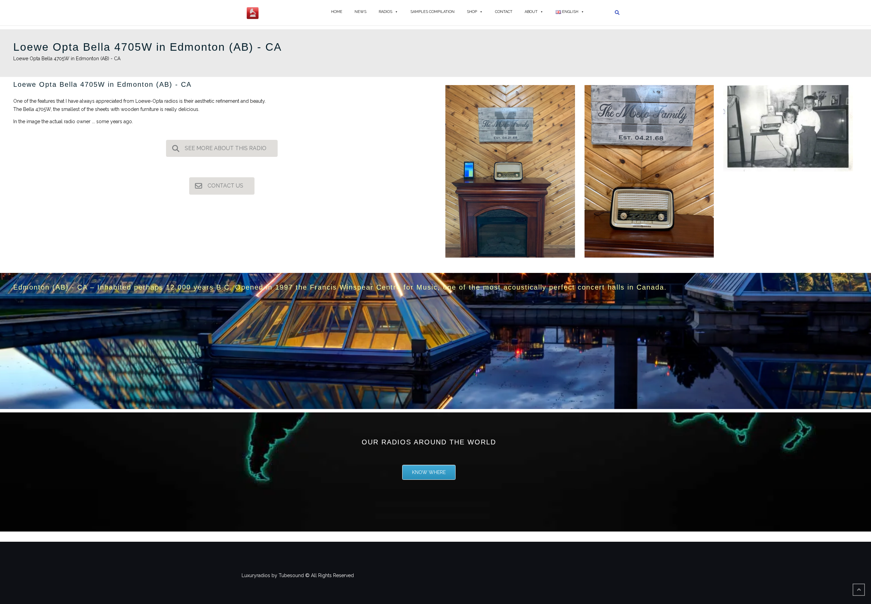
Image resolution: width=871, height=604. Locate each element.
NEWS (360, 12)
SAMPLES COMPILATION (432, 12)
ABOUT (531, 12)
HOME (336, 12)
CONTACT (503, 12)
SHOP (472, 12)
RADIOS (385, 12)
